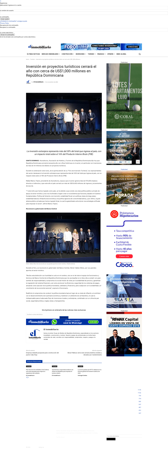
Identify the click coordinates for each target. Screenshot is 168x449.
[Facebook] (130, 39)
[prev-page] (26, 377)
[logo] (39, 47)
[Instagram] (133, 39)
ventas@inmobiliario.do (72, 437)
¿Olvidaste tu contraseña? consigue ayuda (13, 21)
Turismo (32, 59)
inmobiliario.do (34, 447)
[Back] (0, 1)
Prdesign (46, 447)
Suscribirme (64, 317)
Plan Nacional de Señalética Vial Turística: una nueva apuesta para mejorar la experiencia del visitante (37, 371)
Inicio (27, 59)
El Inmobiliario (38, 82)
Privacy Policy (4, 23)
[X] (138, 39)
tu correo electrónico (6, 32)
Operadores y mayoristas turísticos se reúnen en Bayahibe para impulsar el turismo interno (62, 371)
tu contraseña (4, 17)
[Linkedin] (135, 39)
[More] (57, 88)
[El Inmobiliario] (29, 82)
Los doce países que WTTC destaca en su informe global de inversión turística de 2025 (89, 371)
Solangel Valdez (82, 375)
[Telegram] (43, 88)
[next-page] (28, 377)
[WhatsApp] (52, 88)
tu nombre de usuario (7, 10)
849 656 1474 (85, 437)
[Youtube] (141, 39)
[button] (139, 54)
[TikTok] (40, 431)
